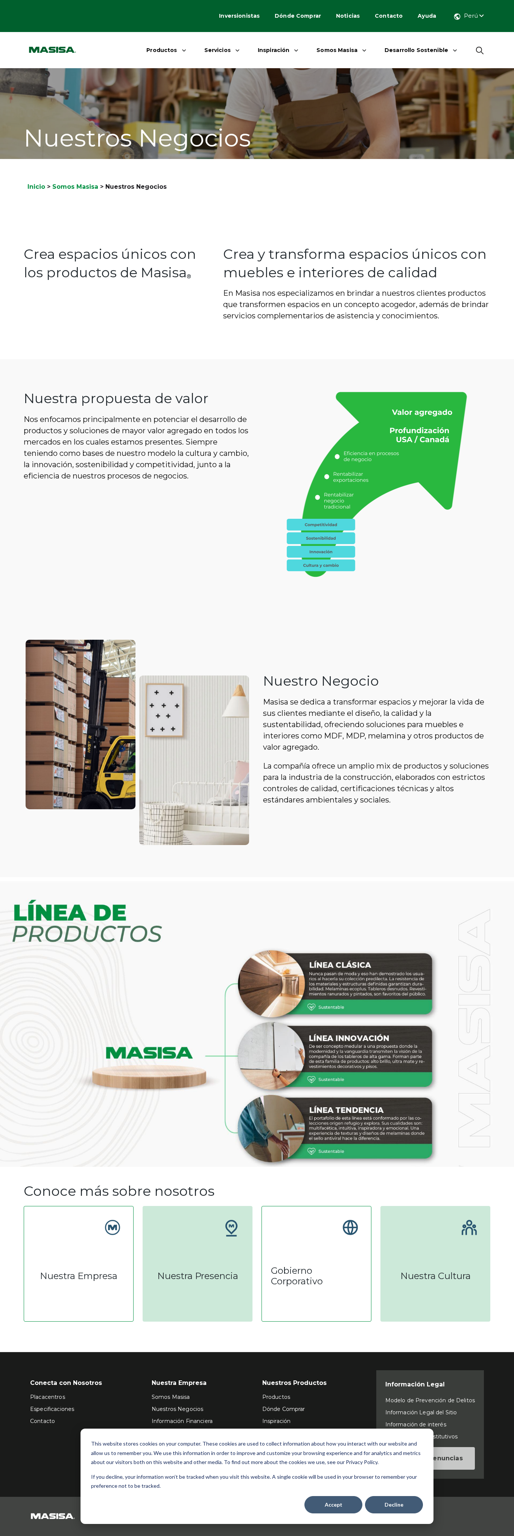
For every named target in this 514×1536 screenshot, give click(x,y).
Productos (161, 50)
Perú (471, 15)
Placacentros (47, 1397)
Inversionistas (239, 15)
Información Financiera (182, 1421)
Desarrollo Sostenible (416, 50)
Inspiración (274, 50)
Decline (394, 1504)
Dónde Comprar (298, 15)
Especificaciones (52, 1409)
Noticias (348, 15)
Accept (333, 1504)
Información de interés (415, 1424)
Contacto (389, 15)
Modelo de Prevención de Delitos (430, 1400)
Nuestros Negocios (177, 1409)
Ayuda (427, 15)
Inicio (36, 186)
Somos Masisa (336, 50)
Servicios (217, 50)
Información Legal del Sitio (421, 1412)
